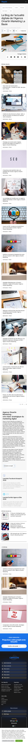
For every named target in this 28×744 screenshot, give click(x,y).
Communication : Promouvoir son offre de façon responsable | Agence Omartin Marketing (13, 368)
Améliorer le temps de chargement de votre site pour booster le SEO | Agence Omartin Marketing (13, 256)
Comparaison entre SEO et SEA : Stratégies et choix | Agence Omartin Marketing (13, 625)
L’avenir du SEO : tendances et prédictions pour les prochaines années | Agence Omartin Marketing (13, 228)
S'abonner (23, 30)
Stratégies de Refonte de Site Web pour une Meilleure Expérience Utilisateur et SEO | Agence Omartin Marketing (14, 340)
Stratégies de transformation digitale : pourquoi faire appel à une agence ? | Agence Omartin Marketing (12, 143)
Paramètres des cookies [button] (8, 740)
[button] (7, 7)
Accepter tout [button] (19, 740)
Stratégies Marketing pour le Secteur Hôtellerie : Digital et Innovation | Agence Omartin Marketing (13, 284)
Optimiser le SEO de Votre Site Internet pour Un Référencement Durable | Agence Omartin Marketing (14, 312)
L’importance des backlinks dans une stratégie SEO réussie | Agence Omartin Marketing (12, 171)
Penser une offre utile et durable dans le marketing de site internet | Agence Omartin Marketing (13, 396)
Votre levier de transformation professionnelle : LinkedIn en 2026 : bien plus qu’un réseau (14, 87)
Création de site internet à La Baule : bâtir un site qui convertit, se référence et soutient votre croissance (14, 115)
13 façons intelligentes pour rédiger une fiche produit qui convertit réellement (18, 515)
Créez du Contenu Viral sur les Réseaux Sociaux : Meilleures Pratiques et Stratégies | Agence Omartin (17, 525)
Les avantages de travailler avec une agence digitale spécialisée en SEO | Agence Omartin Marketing (14, 200)
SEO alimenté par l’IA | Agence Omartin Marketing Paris (18, 534)
